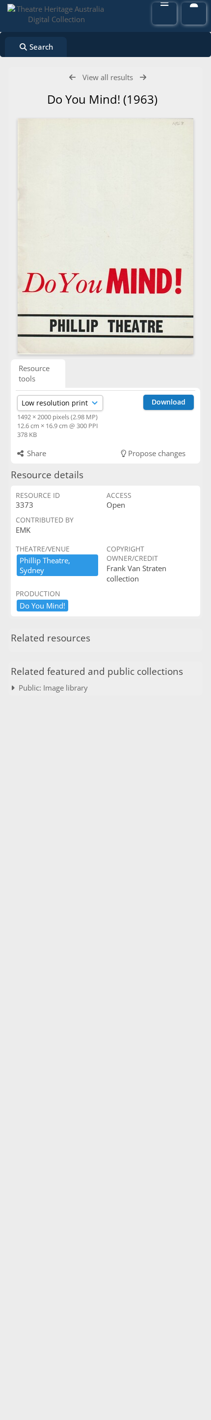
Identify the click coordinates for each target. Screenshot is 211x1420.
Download (168, 401)
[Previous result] (72, 77)
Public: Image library (51, 688)
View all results (107, 77)
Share (35, 453)
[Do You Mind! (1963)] (105, 236)
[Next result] (143, 77)
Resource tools (34, 373)
